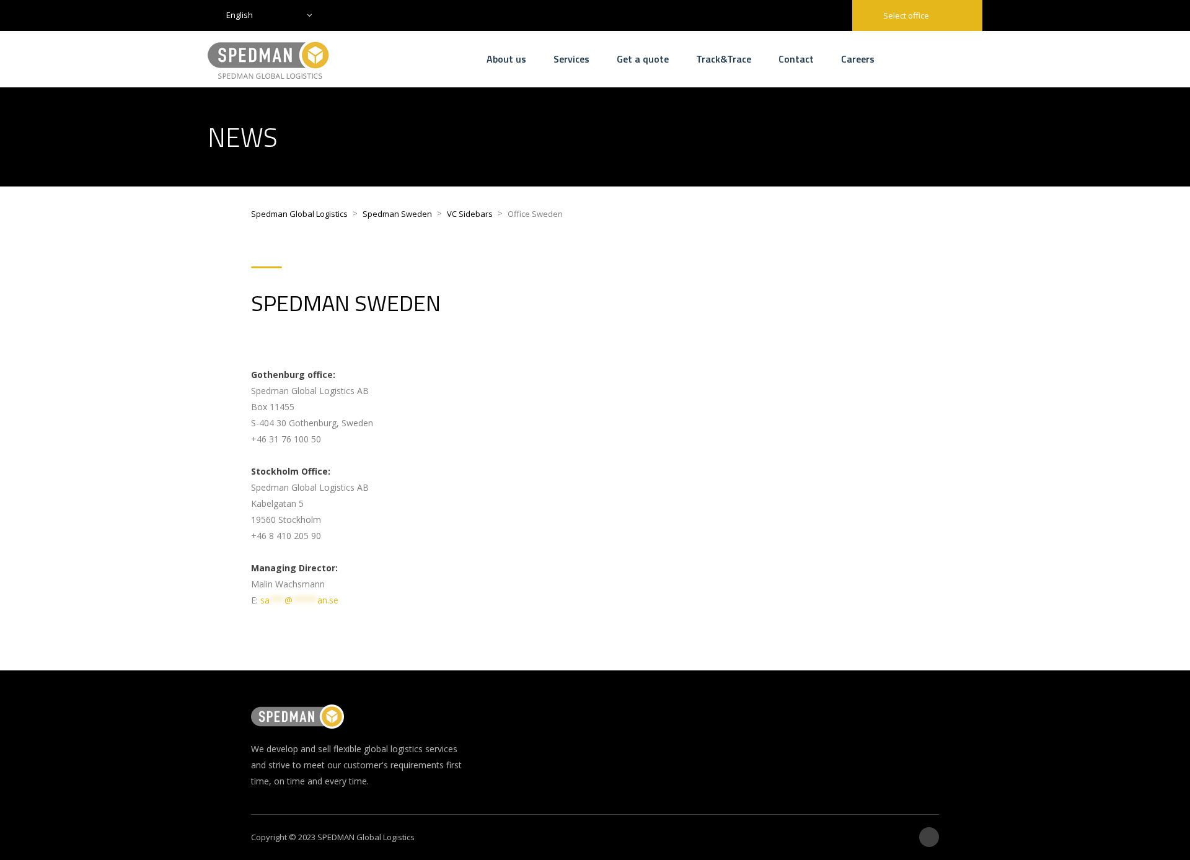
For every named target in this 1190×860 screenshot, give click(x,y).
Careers (858, 58)
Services (571, 58)
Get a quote (643, 58)
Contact (796, 58)
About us (506, 58)
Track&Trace (723, 58)
